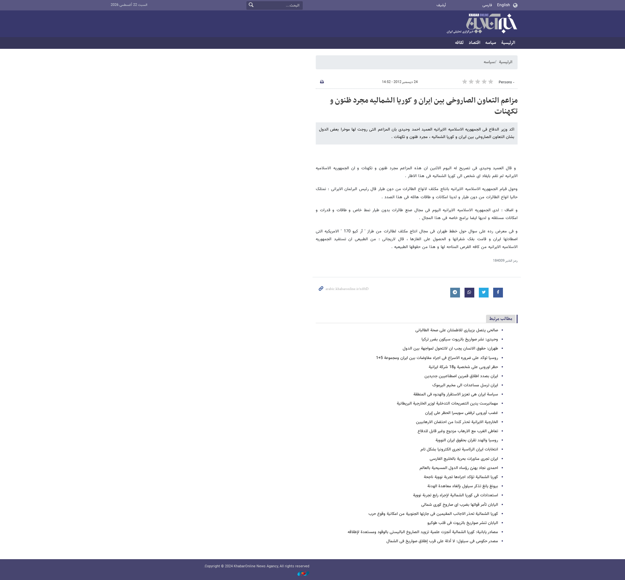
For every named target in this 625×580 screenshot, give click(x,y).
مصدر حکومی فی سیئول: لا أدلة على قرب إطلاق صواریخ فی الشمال (442, 541)
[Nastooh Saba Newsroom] (300, 574)
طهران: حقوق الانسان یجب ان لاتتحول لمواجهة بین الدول (450, 348)
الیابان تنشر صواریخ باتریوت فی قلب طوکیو (462, 523)
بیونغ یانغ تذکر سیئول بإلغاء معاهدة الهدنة (462, 486)
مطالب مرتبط (500, 319)
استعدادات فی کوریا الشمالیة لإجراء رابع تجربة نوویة (455, 495)
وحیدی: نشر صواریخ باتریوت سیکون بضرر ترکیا (460, 339)
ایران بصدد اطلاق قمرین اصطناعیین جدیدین (461, 376)
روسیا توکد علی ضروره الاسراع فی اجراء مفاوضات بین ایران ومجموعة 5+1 (437, 358)
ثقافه (459, 43)
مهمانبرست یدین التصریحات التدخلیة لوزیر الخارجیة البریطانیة (447, 403)
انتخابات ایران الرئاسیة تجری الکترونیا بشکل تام (459, 449)
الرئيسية (508, 43)
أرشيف (441, 5)
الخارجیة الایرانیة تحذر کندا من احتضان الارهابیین (457, 422)
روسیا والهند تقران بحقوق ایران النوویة (467, 440)
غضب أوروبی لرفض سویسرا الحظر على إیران (461, 413)
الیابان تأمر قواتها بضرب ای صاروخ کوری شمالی (459, 505)
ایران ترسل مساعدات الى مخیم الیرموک (465, 385)
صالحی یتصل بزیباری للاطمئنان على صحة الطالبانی (456, 330)
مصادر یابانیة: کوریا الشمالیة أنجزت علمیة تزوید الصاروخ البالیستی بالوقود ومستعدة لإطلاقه (423, 532)
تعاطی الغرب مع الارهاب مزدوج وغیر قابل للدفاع (458, 431)
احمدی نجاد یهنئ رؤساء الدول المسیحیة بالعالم (459, 468)
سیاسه (490, 43)
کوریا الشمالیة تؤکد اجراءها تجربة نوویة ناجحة (461, 477)
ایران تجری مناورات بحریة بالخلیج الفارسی (464, 459)
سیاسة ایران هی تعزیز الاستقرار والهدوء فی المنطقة (455, 394)
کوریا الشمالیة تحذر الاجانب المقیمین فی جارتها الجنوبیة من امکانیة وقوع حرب (433, 514)
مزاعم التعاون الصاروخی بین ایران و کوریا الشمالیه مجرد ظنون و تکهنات (424, 106)
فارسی (487, 5)
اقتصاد (474, 43)
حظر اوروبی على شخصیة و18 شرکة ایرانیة (463, 367)
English (503, 5)
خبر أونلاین (482, 24)
